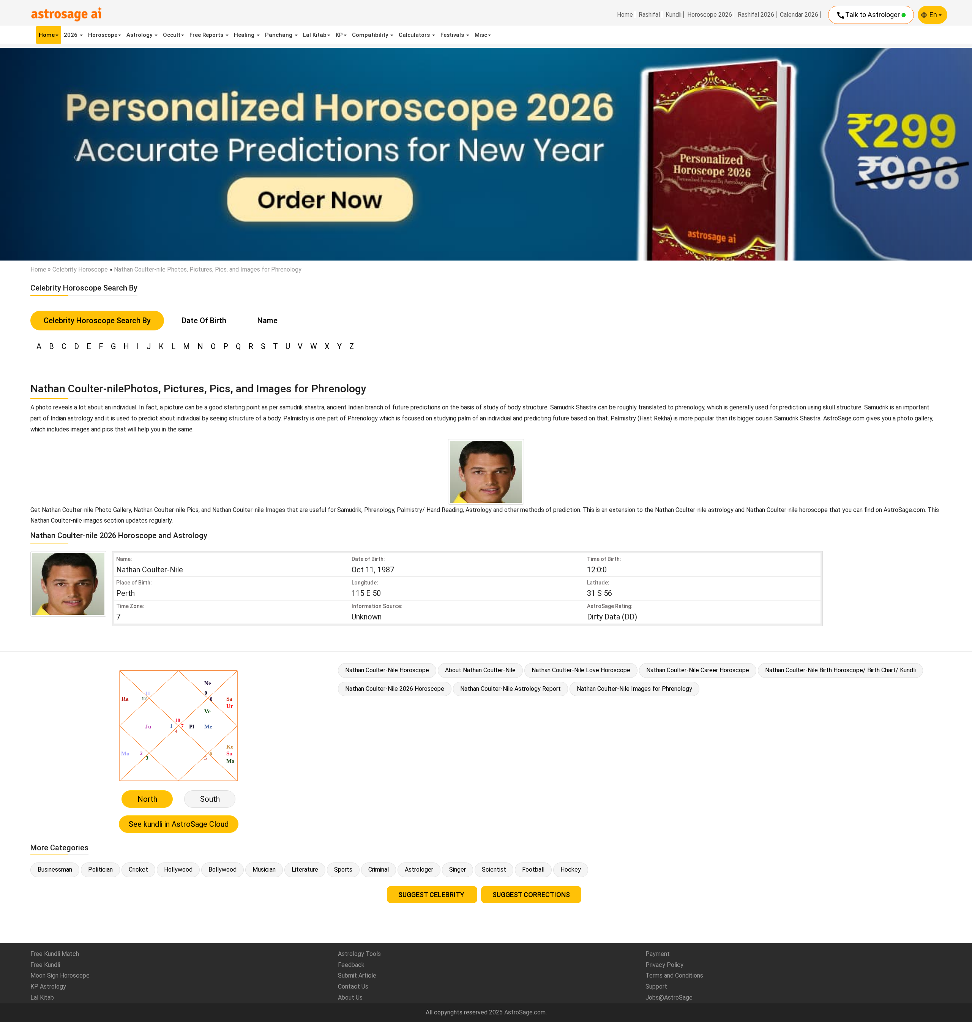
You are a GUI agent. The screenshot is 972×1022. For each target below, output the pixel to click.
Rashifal (649, 14)
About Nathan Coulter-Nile (480, 670)
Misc (481, 35)
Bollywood (222, 869)
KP (339, 35)
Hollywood (178, 869)
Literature (305, 869)
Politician (100, 869)
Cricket (138, 869)
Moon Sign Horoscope (60, 975)
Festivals (452, 35)
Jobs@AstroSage (669, 997)
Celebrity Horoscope (80, 269)
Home (625, 14)
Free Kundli (45, 964)
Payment (657, 953)
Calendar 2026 (799, 14)
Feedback (351, 964)
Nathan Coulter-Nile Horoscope (387, 670)
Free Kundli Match (54, 953)
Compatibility (371, 35)
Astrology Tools (359, 953)
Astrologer (419, 869)
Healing (245, 35)
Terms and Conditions (674, 975)
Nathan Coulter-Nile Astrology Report (510, 688)
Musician (264, 869)
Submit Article (357, 975)
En (934, 15)
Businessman (55, 869)
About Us (350, 997)
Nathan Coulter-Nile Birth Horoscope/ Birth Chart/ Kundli (840, 670)
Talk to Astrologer (868, 15)
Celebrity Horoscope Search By (97, 320)
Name (267, 320)
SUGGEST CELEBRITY (432, 895)
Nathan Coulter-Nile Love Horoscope (581, 670)
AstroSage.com (525, 1012)
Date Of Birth (204, 320)
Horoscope (102, 35)
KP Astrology (48, 986)
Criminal (378, 869)
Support (656, 986)
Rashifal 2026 (756, 14)
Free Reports (207, 35)
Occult (171, 35)
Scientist (494, 869)
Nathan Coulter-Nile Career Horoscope (697, 670)
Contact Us (353, 986)
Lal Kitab (315, 35)
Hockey (570, 869)
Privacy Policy (664, 964)
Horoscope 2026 (709, 14)
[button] (73, 154)
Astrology (140, 35)
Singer (457, 869)
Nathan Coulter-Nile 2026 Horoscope (394, 688)
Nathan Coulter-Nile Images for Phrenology (634, 688)
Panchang (279, 35)
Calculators (415, 35)
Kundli (674, 14)
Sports (343, 869)
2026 (71, 35)
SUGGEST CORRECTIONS (531, 895)
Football (533, 869)
